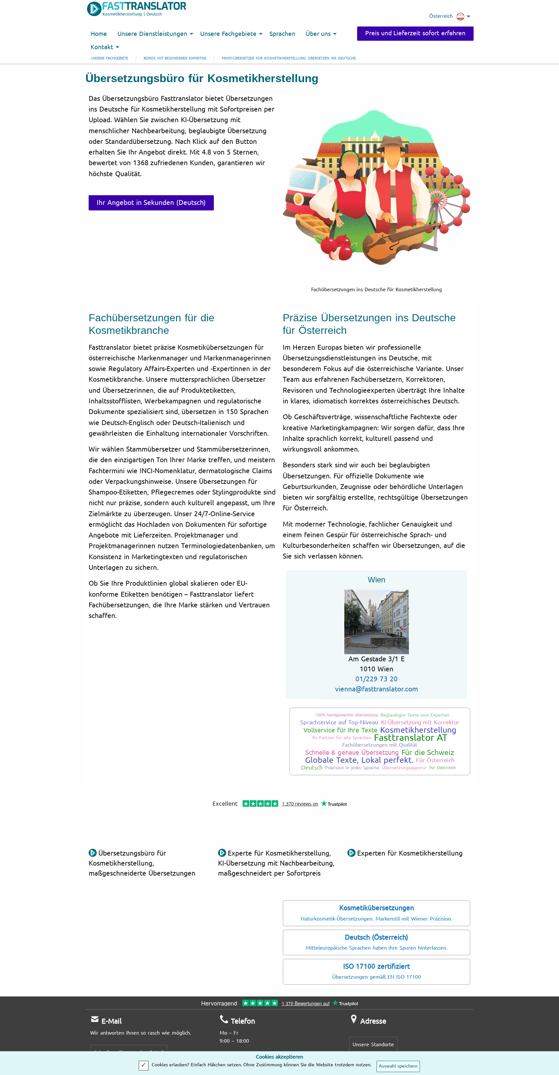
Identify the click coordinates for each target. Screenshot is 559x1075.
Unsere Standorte (373, 1044)
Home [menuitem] (99, 34)
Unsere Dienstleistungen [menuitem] (152, 34)
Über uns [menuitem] (318, 34)
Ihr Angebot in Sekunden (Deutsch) (151, 202)
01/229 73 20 (377, 679)
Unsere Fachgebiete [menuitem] (228, 34)
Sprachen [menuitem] (282, 34)
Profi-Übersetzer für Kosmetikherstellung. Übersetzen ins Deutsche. (289, 58)
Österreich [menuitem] (441, 16)
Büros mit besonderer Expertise (175, 58)
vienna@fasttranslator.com (376, 689)
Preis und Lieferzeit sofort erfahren (415, 33)
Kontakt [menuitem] (102, 47)
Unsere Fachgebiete (109, 58)
